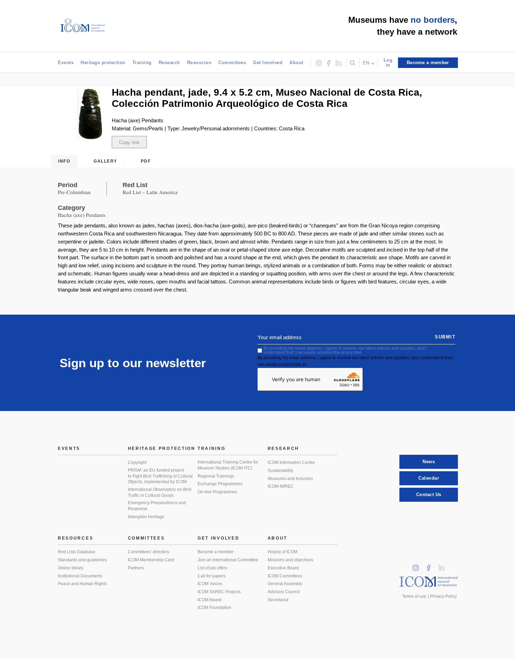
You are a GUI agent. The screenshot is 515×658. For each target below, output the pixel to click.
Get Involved (267, 62)
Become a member (216, 551)
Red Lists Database (76, 551)
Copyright (137, 462)
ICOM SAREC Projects (219, 591)
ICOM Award (209, 599)
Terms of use (414, 596)
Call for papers (212, 576)
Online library (70, 568)
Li (444, 565)
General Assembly (285, 583)
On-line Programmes (217, 491)
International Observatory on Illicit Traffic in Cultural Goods (159, 492)
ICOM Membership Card (151, 559)
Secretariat (278, 599)
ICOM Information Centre (291, 462)
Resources (199, 62)
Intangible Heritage (146, 516)
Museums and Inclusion (290, 478)
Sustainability (280, 470)
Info (64, 161)
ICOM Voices (210, 583)
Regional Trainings (216, 476)
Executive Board (283, 568)
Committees (232, 62)
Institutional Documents (80, 576)
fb (431, 565)
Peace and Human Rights (82, 583)
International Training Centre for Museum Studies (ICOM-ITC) (228, 465)
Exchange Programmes (220, 483)
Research (169, 62)
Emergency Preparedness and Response (157, 505)
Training (142, 62)
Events (66, 62)
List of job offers (212, 568)
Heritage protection (103, 62)
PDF (146, 161)
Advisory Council (284, 591)
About (296, 62)
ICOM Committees (285, 576)
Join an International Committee (228, 559)
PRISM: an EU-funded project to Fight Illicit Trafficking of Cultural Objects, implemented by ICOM (160, 476)
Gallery (105, 161)
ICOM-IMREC (281, 486)
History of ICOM (282, 551)
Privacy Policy (443, 596)
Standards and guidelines (82, 559)
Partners (136, 568)
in (418, 565)
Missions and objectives (290, 559)
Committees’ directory (148, 551)
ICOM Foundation (214, 607)
